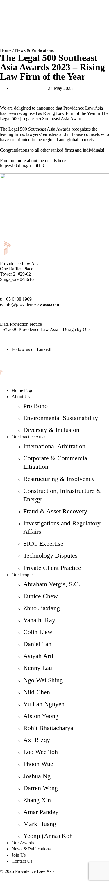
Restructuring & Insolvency (59, 478)
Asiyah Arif (38, 655)
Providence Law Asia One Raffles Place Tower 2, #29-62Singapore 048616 (20, 271)
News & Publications (34, 50)
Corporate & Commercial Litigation (56, 462)
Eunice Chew (40, 596)
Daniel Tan (37, 643)
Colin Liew (37, 632)
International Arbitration (54, 446)
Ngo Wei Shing (43, 680)
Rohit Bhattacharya (48, 727)
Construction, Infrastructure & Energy (62, 495)
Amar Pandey (40, 811)
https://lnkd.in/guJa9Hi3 (22, 165)
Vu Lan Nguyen (44, 704)
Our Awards (23, 842)
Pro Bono (35, 405)
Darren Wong (40, 788)
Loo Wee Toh (40, 751)
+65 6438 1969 (17, 299)
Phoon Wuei (39, 763)
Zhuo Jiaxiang (41, 608)
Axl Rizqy (36, 739)
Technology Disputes (50, 555)
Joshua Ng (37, 776)
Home (5, 50)
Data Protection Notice (21, 324)
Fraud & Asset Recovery (55, 511)
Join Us (19, 855)
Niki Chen (36, 692)
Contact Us (22, 861)
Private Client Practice (52, 567)
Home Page (22, 390)
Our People (22, 574)
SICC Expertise (43, 543)
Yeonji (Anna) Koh (48, 835)
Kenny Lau (37, 667)
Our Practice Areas (29, 436)
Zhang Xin (37, 800)
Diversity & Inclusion (51, 429)
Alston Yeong (40, 716)
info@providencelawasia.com (31, 304)
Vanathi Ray (39, 620)
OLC (87, 329)
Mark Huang (39, 823)
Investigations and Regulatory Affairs (62, 527)
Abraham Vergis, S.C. (51, 584)
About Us (21, 396)
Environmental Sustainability (60, 417)
